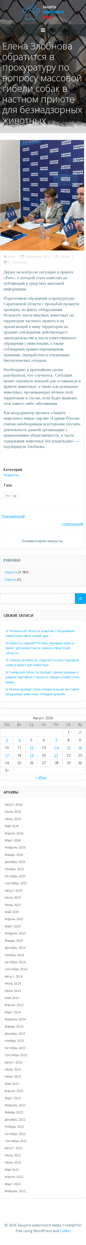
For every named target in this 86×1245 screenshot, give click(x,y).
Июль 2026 (13, 811)
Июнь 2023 (13, 1076)
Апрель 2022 (14, 1177)
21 (56, 755)
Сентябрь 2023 (16, 1055)
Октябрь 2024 (15, 962)
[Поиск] (80, 598)
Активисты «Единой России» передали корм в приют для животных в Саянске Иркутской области (40, 648)
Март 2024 (13, 1012)
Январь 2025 (14, 940)
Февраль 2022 (15, 1191)
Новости (11, 475)
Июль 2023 (13, 1069)
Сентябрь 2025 (16, 883)
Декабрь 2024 (15, 948)
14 (56, 747)
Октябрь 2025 (15, 876)
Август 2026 (13, 804)
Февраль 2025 (15, 933)
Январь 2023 (14, 1112)
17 (7, 755)
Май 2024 (12, 998)
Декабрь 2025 (15, 862)
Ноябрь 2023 (14, 1040)
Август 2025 (13, 890)
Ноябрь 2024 (14, 955)
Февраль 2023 (15, 1105)
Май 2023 (12, 1084)
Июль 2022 (13, 1155)
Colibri (65, 1230)
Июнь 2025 (13, 905)
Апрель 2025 (14, 919)
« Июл (41, 777)
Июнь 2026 (13, 819)
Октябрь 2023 (15, 1048)
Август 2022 (13, 1148)
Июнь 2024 (13, 991)
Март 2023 (13, 1098)
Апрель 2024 (14, 1005)
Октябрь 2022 (15, 1134)
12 (32, 747)
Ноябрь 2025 (14, 869)
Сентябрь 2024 (16, 969)
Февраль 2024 (15, 1019)
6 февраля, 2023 (37, 256)
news (12, 256)
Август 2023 (13, 1062)
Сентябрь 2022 (16, 1141)
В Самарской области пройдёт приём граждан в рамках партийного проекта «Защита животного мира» (43, 677)
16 (80, 747)
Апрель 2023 (14, 1091)
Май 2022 (12, 1169)
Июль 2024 (13, 983)
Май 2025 (12, 912)
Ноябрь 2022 (14, 1126)
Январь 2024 (14, 1026)
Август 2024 (13, 976)
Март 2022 (13, 1184)
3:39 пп (65, 256)
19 (32, 755)
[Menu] (43, 30)
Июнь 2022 (13, 1162)
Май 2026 (12, 826)
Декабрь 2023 (15, 1033)
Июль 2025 (13, 897)
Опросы (10, 579)
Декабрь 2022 (15, 1119)
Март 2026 (13, 840)
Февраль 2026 (15, 847)
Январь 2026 (14, 855)
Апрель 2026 (14, 833)
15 (69, 747)
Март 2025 (13, 926)
